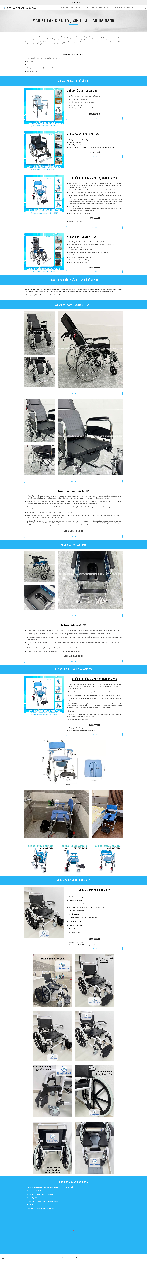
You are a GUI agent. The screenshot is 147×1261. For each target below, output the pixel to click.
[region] (73, 2)
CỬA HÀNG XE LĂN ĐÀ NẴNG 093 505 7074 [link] (71, 8)
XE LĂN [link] (86, 8)
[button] (145, 8)
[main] (73, 21)
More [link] (138, 8)
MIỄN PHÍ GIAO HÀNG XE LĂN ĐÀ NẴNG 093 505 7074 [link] (102, 8)
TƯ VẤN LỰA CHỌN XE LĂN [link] (124, 8)
